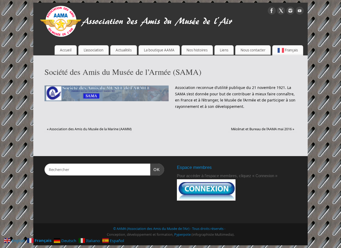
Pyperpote (182, 234)
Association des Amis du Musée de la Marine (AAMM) (89, 129)
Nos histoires (197, 50)
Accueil (65, 50)
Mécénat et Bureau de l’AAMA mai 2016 (262, 129)
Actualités (124, 50)
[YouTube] (300, 12)
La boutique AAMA (159, 50)
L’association (93, 50)
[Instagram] (290, 12)
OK (155, 169)
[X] (281, 12)
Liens (224, 50)
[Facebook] (272, 12)
